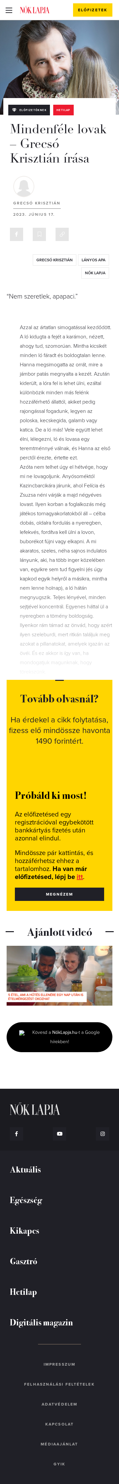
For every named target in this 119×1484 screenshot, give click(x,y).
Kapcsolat (59, 1424)
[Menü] (9, 10)
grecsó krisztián (54, 260)
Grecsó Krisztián (37, 203)
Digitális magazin (41, 1322)
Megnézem (59, 894)
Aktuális (25, 1169)
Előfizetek (92, 10)
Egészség (26, 1199)
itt (80, 877)
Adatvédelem (59, 1404)
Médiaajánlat (59, 1444)
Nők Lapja (35, 9)
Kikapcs (24, 1230)
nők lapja (95, 273)
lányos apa (93, 260)
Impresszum (59, 1364)
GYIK (59, 1464)
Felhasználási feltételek (59, 1384)
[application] (59, 976)
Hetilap (63, 110)
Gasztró (23, 1261)
